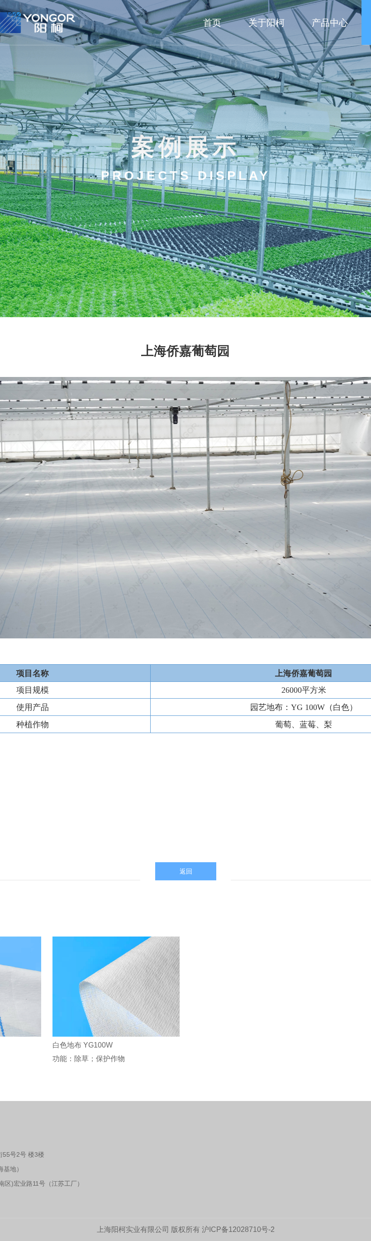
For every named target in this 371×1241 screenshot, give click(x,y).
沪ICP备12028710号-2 (238, 1229)
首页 (212, 23)
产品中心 (330, 23)
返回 (186, 871)
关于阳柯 (266, 23)
